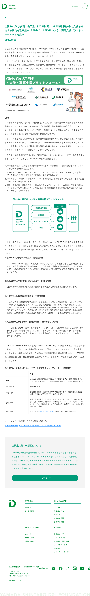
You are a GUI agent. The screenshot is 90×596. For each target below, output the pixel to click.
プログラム (58, 507)
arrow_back (6, 17)
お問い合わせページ (45, 411)
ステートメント (60, 537)
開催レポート (59, 514)
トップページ (45, 478)
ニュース (28, 534)
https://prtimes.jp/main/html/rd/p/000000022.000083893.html (33, 425)
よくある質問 (29, 511)
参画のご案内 (59, 521)
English (75, 6)
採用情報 (57, 548)
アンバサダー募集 (60, 544)
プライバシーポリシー (62, 551)
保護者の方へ (59, 511)
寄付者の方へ (29, 537)
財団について (59, 534)
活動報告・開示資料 (61, 541)
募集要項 (28, 507)
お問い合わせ (29, 541)
